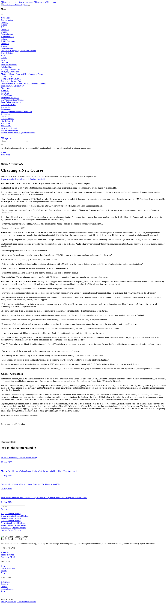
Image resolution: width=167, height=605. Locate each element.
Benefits (4, 584)
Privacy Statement (8, 602)
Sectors (33, 179)
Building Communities (10, 69)
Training (4, 22)
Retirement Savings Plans (11, 81)
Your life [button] (4, 62)
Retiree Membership (9, 130)
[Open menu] (29, 5)
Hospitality (41, 179)
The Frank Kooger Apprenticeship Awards (18, 51)
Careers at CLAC (8, 104)
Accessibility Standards (26, 602)
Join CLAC (6, 126)
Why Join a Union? (9, 128)
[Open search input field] (2, 144)
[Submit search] (27, 141)
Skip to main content (9, 2)
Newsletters (6, 523)
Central (4, 58)
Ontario (4, 32)
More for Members (9, 65)
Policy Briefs (6, 525)
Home (3, 152)
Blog (3, 566)
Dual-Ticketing (7, 53)
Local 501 (25, 179)
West (3, 60)
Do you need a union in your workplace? (18, 133)
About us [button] (5, 90)
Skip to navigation (26, 2)
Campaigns (5, 107)
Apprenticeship (7, 36)
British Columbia (8, 41)
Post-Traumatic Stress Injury (12, 86)
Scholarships (6, 67)
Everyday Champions (10, 72)
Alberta (4, 25)
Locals (18, 179)
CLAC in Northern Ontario (12, 100)
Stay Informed (7, 121)
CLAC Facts (6, 95)
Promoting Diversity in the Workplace (16, 111)
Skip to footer (51, 2)
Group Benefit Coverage (11, 79)
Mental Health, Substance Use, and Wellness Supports (23, 83)
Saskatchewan (7, 34)
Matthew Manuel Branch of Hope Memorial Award (22, 74)
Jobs (3, 55)
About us (5, 552)
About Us (5, 93)
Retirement (5, 582)
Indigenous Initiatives (10, 97)
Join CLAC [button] (6, 123)
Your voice (5, 88)
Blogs (3, 513)
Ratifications (6, 528)
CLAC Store (6, 76)
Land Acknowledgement (11, 102)
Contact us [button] (5, 114)
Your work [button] (5, 18)
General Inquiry (7, 119)
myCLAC (9, 138)
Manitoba (5, 29)
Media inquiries (7, 555)
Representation (7, 20)
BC (2, 27)
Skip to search (40, 2)
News (3, 521)
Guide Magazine (8, 179)
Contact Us (5, 116)
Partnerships (6, 109)
